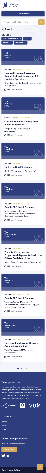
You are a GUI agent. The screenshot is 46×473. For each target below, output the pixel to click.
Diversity (4, 421)
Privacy (4, 429)
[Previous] (18, 368)
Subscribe (9, 449)
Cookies (4, 425)
